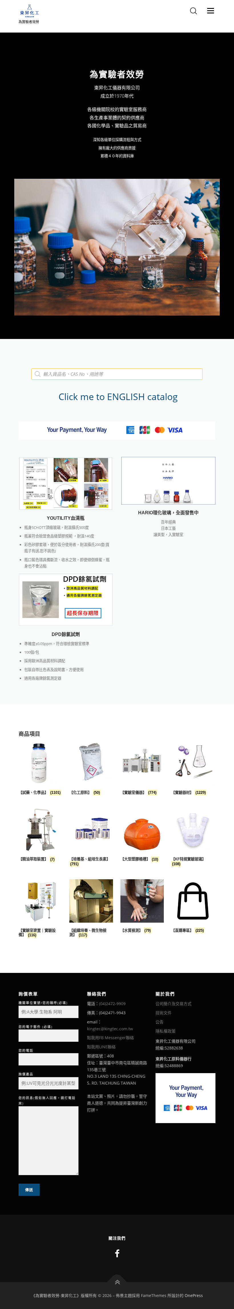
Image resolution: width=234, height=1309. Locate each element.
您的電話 (26, 1050)
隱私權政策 (165, 1031)
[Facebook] (117, 1253)
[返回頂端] (117, 1282)
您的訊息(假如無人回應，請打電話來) (47, 1100)
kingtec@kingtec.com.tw (110, 1028)
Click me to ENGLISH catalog (117, 396)
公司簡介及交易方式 (173, 1003)
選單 (209, 10)
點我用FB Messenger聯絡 (110, 1037)
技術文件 (164, 1012)
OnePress (194, 1295)
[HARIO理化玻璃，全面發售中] (168, 480)
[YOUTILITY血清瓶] (66, 483)
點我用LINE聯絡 (101, 1046)
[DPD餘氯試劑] (66, 599)
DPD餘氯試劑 (66, 634)
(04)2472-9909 (112, 1003)
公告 (160, 1022)
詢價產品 (26, 1074)
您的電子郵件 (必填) (36, 1027)
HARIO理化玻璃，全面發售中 (168, 512)
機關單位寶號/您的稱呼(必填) (43, 1003)
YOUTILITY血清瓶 (65, 518)
